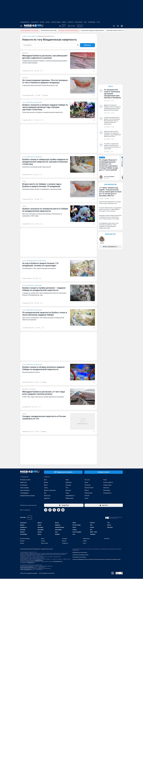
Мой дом (68, 490)
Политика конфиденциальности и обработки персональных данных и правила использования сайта (96, 559)
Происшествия (89, 487)
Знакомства (34, 22)
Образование (69, 498)
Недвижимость (25, 22)
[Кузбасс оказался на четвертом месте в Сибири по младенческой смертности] (82, 213)
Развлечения (88, 493)
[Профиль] (122, 26)
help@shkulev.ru (31, 562)
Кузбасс (24, 36)
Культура (68, 485)
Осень (86, 482)
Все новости (32, 36)
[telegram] (45, 510)
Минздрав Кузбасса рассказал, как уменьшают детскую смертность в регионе (45, 56)
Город (45, 487)
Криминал (69, 482)
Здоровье (47, 498)
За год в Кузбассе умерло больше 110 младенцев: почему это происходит (40, 264)
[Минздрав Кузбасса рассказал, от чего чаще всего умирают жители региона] (82, 396)
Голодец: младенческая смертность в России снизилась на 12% (44, 417)
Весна (46, 485)
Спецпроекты (107, 493)
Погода (42, 22)
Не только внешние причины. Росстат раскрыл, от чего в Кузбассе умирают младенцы (45, 81)
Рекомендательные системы (79, 557)
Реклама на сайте (25, 479)
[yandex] (63, 510)
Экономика (106, 490)
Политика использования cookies (80, 554)
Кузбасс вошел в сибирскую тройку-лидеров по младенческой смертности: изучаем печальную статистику (45, 161)
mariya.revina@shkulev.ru (26, 569)
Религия (87, 495)
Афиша (64, 22)
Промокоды (91, 22)
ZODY (85, 22)
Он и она (87, 479)
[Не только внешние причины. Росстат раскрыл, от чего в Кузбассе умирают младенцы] (82, 85)
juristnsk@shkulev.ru (58, 561)
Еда (45, 493)
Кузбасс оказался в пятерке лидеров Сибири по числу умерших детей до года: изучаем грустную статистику (45, 107)
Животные (47, 495)
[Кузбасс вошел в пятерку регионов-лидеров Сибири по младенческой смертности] (82, 372)
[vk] (50, 510)
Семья (86, 498)
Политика (87, 485)
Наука (67, 493)
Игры (98, 22)
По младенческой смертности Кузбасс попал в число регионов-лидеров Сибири (44, 313)
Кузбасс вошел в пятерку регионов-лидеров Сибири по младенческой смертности (43, 368)
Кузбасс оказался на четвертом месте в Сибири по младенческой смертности (45, 210)
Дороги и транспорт (50, 490)
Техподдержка (24, 493)
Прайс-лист (23, 482)
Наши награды (24, 487)
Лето (67, 487)
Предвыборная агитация (27, 495)
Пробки (72, 26)
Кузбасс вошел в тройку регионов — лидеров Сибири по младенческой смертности (43, 289)
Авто (45, 479)
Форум (48, 22)
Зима (67, 479)
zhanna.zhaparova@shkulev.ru (27, 567)
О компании (23, 485)
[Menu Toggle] (21, 26)
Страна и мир (107, 485)
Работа (87, 490)
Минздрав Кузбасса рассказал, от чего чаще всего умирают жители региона (43, 393)
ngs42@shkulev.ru (39, 560)
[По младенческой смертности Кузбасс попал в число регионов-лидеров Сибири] (82, 317)
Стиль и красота (108, 482)
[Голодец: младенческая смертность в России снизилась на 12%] (82, 421)
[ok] (54, 510)
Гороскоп (70, 22)
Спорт (105, 479)
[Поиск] (114, 26)
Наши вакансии (24, 490)
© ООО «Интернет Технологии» (46, 573)
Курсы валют (79, 22)
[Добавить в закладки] (94, 71)
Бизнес (46, 482)
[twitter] (58, 510)
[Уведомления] (118, 26)
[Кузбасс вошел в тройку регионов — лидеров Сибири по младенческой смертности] (82, 293)
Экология (106, 487)
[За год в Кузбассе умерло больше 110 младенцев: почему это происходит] (82, 268)
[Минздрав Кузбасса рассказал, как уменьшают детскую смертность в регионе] (82, 60)
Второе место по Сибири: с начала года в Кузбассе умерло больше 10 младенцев (41, 185)
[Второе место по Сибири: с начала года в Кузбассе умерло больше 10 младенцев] (82, 189)
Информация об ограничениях (79, 552)
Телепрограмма (56, 22)
